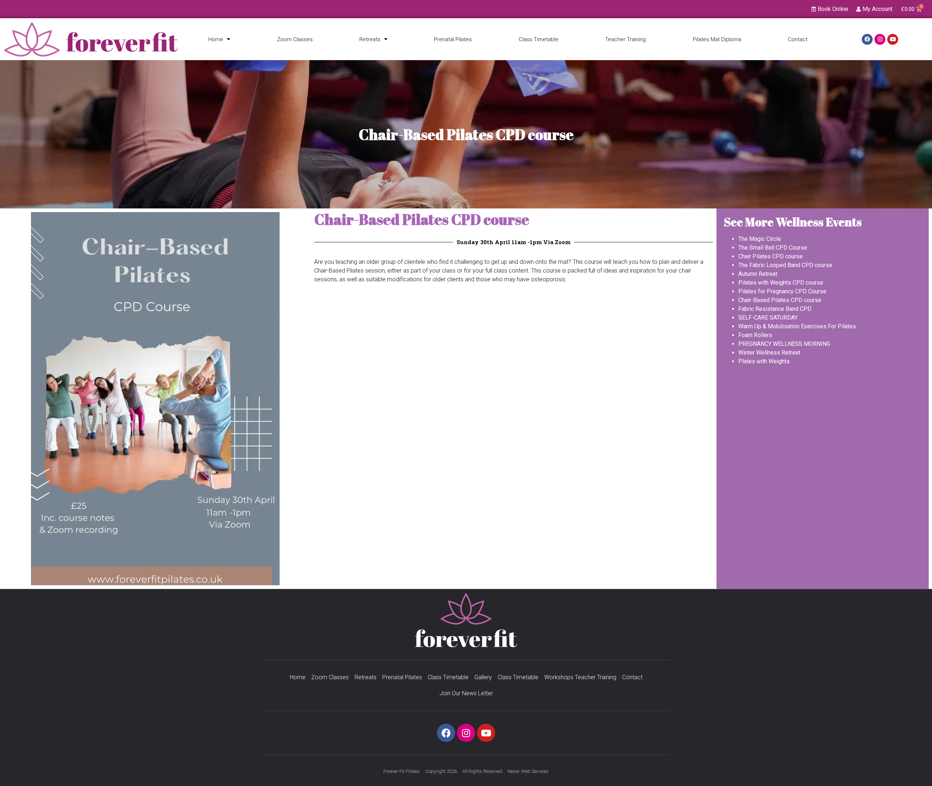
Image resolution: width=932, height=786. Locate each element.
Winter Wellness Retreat (769, 352)
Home (215, 39)
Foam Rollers (755, 335)
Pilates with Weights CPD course (780, 282)
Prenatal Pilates (453, 39)
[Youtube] (892, 39)
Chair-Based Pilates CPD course (779, 300)
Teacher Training (625, 39)
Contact (797, 39)
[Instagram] (879, 39)
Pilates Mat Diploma (717, 39)
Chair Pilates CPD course (770, 256)
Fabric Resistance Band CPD (774, 308)
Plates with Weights (764, 361)
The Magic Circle (759, 238)
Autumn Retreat (757, 273)
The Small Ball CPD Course (772, 247)
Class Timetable (538, 39)
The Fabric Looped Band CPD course (785, 265)
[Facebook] (867, 39)
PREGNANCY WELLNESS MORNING (784, 343)
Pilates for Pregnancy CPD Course (782, 291)
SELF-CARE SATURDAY (768, 317)
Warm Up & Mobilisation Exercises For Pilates (797, 326)
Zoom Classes (295, 39)
